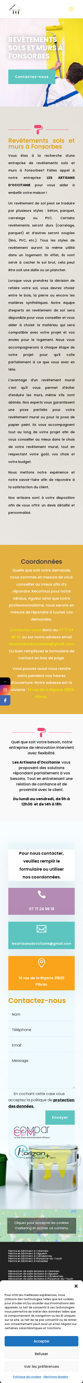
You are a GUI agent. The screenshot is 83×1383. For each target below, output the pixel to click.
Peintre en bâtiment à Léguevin (27, 1253)
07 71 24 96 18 (41, 909)
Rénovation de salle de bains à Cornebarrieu (35, 1276)
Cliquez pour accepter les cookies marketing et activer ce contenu (41, 1225)
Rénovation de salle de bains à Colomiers (33, 1271)
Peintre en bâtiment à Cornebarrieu (30, 1256)
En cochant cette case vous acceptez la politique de (41, 1100)
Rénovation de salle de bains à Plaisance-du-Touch (40, 1279)
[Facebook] (5, 700)
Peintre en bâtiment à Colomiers (28, 1251)
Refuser (41, 1353)
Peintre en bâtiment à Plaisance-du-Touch (35, 1258)
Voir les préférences (41, 1366)
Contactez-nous (32, 76)
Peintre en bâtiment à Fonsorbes (28, 1261)
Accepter (42, 1341)
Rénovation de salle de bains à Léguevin (33, 1273)
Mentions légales (56, 1377)
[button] (76, 1286)
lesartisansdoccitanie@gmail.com (41, 644)
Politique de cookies (27, 1377)
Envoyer (60, 1117)
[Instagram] (5, 690)
